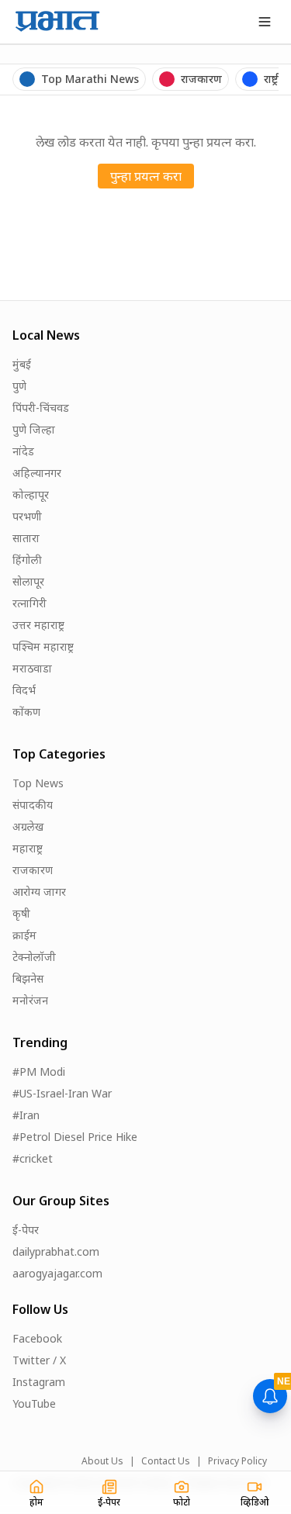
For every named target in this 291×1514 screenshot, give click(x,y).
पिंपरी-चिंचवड (40, 407)
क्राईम (24, 935)
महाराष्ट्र (27, 848)
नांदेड (23, 451)
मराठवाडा (32, 668)
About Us (102, 1461)
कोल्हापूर (30, 494)
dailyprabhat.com (55, 1251)
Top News (38, 783)
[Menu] (265, 22)
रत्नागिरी (29, 603)
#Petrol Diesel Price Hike (74, 1136)
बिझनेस (27, 978)
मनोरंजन (30, 1000)
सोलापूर (28, 581)
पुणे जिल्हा (33, 429)
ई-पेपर (25, 1229)
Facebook (37, 1338)
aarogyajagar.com (57, 1273)
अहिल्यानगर (36, 472)
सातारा (26, 538)
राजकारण (32, 869)
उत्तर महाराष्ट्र (38, 624)
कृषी (21, 913)
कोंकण (26, 711)
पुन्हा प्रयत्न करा (146, 176)
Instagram (38, 1381)
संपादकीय (32, 804)
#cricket (32, 1158)
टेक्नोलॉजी (34, 956)
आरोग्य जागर (39, 891)
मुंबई (21, 364)
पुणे (19, 385)
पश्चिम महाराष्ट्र (43, 646)
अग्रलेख (27, 826)
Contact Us (165, 1461)
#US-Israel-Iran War (62, 1093)
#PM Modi (38, 1071)
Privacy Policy (237, 1461)
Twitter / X (39, 1360)
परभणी (27, 516)
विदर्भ (24, 690)
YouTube (34, 1403)
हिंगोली (27, 559)
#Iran (26, 1115)
